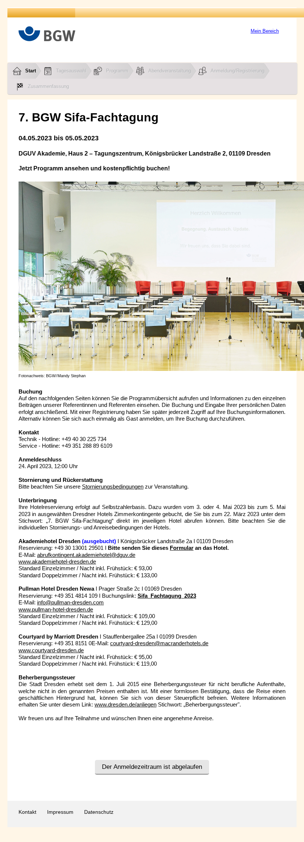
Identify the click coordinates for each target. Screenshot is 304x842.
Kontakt (27, 812)
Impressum (60, 812)
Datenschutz (98, 812)
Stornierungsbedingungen (112, 487)
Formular (182, 548)
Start (30, 71)
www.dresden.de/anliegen (125, 705)
